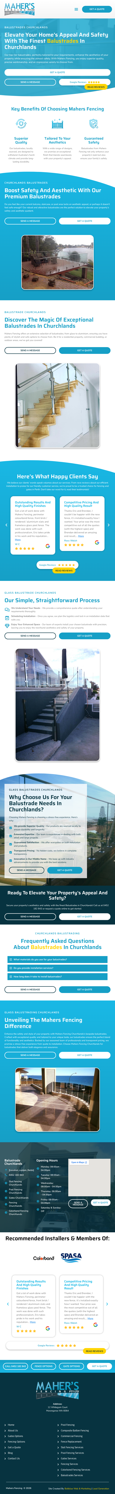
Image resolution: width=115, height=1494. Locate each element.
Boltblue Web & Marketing (78, 1488)
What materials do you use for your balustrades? (40, 959)
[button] (76, 9)
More (18, 539)
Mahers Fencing (14, 1488)
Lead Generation (101, 1488)
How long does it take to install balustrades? (38, 976)
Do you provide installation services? (33, 968)
